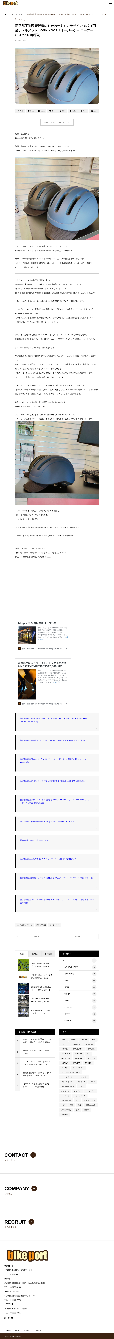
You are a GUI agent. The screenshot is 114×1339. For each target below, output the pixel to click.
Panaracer (79, 1058)
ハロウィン (65, 1091)
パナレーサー (90, 1091)
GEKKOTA (89, 1044)
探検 (79, 1105)
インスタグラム (78, 1068)
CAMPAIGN (69, 974)
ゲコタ (92, 1082)
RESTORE (91, 1058)
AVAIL (63, 1039)
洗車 (77, 1110)
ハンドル (77, 1091)
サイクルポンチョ (67, 1086)
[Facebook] (9, 1318)
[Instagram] (5, 1318)
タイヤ (81, 1086)
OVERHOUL (65, 1058)
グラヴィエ (81, 1082)
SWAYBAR (76, 1063)
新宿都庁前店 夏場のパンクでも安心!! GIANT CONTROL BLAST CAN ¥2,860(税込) (53, 781)
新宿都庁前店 (41, 925)
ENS (93, 1039)
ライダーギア (54, 925)
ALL (64, 960)
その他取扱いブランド (25, 925)
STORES (7, 1331)
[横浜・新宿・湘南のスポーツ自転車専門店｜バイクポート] (10, 3)
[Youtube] (12, 1318)
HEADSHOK (65, 1054)
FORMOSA (76, 1044)
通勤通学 (64, 1114)
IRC (88, 1054)
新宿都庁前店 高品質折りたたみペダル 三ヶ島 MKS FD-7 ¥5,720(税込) (48, 859)
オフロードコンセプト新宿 (70, 1072)
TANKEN (88, 1063)
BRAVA (73, 1039)
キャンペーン (82, 1077)
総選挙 (86, 1110)
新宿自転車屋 (91, 1105)
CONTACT (37, 1331)
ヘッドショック (79, 1096)
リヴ (77, 1100)
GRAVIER (91, 1049)
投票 (71, 1105)
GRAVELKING (78, 1049)
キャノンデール (66, 1077)
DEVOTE (84, 1039)
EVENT (67, 1001)
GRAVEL (64, 1049)
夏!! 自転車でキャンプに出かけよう (34, 840)
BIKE (66, 981)
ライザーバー (66, 1100)
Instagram (78, 1054)
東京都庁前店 (66, 1110)
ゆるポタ (64, 1068)
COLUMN (68, 1007)
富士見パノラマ (89, 1100)
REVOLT (64, 1063)
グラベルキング (66, 1082)
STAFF (67, 1014)
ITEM (20, 19)
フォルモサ (65, 1096)
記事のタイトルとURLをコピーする (57, 122)
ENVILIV (64, 1044)
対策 (63, 1105)
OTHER (67, 1021)
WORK (67, 994)
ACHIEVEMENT (71, 967)
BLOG (17, 1331)
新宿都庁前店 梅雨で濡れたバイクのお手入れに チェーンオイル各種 (47, 822)
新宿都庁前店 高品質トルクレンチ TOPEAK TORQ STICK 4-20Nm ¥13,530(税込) (52, 740)
